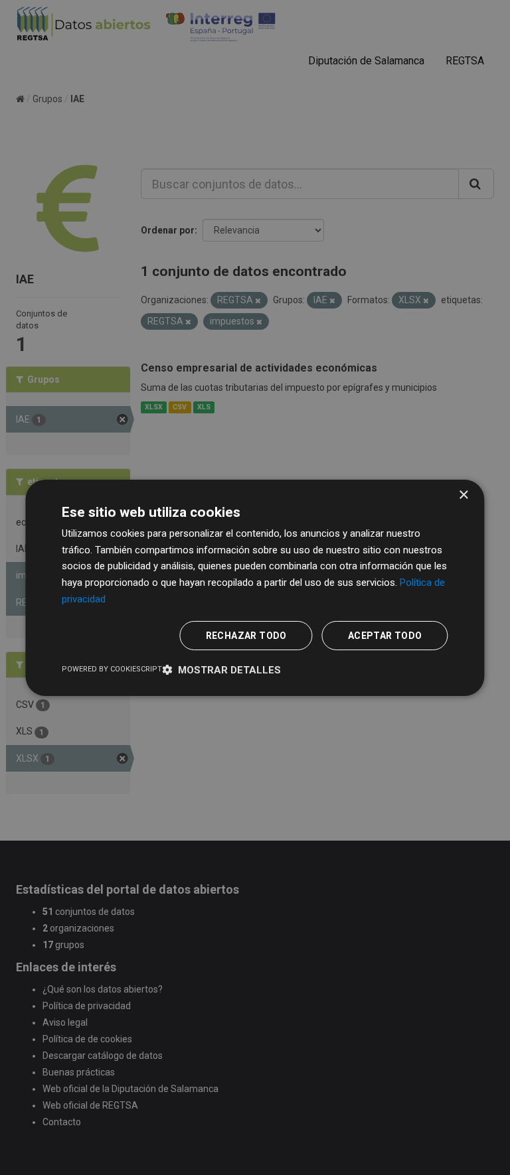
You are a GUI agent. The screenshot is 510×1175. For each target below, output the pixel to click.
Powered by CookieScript (112, 669)
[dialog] (254, 587)
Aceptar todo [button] (385, 635)
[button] (221, 669)
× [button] (463, 495)
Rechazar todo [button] (246, 635)
